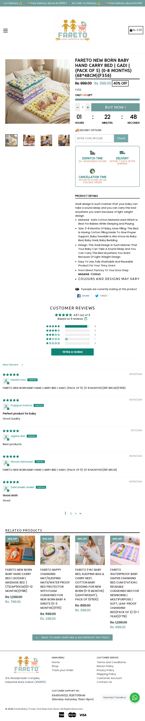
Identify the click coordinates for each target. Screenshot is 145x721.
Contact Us (104, 682)
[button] (53, 326)
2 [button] (71, 513)
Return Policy (105, 666)
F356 (78, 90)
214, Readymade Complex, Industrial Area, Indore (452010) (25, 680)
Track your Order (62, 670)
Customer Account (109, 678)
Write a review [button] (73, 352)
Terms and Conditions (111, 662)
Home (56, 662)
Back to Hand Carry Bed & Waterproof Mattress (75, 637)
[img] (11, 374)
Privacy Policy (105, 670)
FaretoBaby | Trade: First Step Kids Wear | (37, 709)
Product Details (86, 196)
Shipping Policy (106, 674)
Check (121, 138)
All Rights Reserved (72, 709)
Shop (55, 666)
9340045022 (60, 695)
